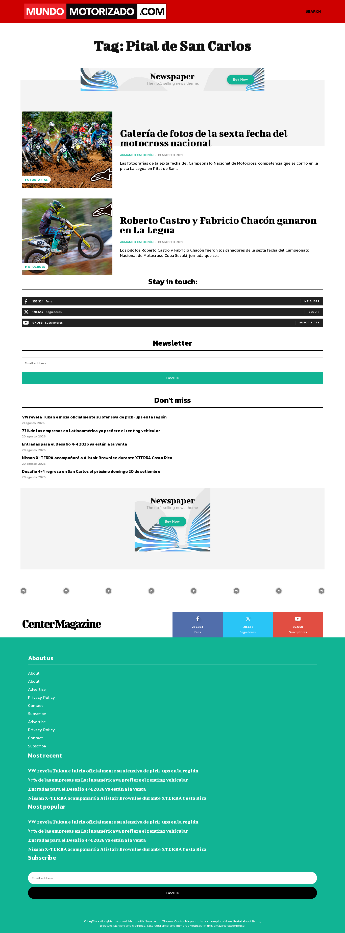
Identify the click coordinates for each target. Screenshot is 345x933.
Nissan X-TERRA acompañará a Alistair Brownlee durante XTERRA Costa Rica (97, 458)
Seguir (313, 312)
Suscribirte (309, 322)
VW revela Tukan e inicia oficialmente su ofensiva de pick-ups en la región (94, 417)
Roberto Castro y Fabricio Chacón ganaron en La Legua (218, 225)
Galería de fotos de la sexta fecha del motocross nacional (204, 138)
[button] (313, 11)
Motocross (35, 266)
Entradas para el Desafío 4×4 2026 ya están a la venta (74, 444)
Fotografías (36, 179)
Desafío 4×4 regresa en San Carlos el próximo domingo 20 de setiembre (91, 471)
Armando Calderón (137, 154)
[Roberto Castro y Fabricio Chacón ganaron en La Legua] (67, 236)
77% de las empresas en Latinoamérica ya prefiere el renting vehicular (91, 431)
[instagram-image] (23, 590)
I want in (172, 377)
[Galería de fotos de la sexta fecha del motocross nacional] (67, 150)
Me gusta (311, 301)
